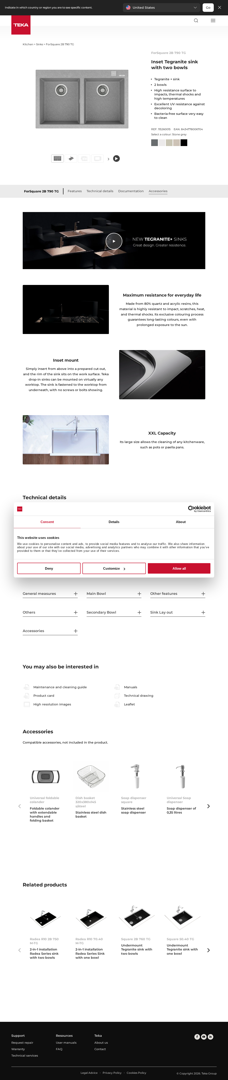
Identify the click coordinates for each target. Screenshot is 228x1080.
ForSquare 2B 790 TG (41, 191)
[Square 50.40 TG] (182, 918)
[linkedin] (210, 1037)
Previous (19, 806)
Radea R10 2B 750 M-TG (44, 941)
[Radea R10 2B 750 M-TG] (45, 918)
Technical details (100, 191)
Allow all (179, 568)
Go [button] (208, 8)
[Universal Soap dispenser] (182, 776)
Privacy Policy (112, 1072)
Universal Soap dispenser (179, 800)
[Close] (219, 8)
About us (101, 1042)
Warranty (18, 1049)
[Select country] (204, 21)
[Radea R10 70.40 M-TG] (91, 918)
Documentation (131, 191)
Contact (100, 1049)
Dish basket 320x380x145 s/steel (85, 802)
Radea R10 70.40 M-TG (89, 941)
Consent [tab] (47, 522)
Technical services (24, 1055)
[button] (161, 7)
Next (108, 159)
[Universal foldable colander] (45, 776)
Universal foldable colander (44, 800)
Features (75, 191)
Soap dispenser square (133, 800)
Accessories (158, 191)
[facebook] (197, 1037)
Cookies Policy (136, 1072)
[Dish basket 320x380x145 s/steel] (91, 776)
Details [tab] (114, 522)
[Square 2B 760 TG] (137, 918)
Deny (49, 568)
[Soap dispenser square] (137, 776)
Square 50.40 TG (180, 939)
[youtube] (204, 1037)
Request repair (22, 1042)
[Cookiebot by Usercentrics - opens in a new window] (191, 509)
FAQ (59, 1049)
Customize (111, 568)
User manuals (66, 1042)
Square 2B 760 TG (136, 939)
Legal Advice (89, 1072)
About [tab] (181, 522)
